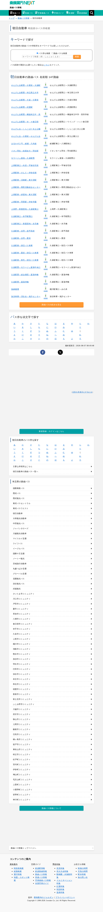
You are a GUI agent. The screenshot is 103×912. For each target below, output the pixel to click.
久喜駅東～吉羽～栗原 (21, 238)
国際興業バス (19, 488)
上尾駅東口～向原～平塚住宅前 (24, 165)
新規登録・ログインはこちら (51, 431)
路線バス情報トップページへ (23, 848)
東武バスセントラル (22, 503)
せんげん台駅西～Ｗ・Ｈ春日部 (24, 122)
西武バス (17, 493)
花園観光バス (19, 579)
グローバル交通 (20, 574)
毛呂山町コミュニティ (22, 779)
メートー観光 (19, 558)
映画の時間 (83, 868)
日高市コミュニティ (22, 734)
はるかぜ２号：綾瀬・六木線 (24, 143)
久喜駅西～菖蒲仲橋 (20, 282)
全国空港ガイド (42, 883)
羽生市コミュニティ (22, 664)
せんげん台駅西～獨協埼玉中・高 (25, 114)
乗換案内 (14, 864)
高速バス (29, 13)
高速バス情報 (41, 877)
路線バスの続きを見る (51, 305)
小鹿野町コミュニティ (22, 789)
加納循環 (15, 289)
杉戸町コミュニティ (22, 759)
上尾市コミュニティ (22, 639)
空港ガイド (59, 13)
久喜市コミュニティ (22, 634)
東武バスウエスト (21, 508)
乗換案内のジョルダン (43, 897)
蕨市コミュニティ (21, 609)
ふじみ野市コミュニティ (23, 704)
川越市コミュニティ (22, 709)
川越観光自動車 (20, 533)
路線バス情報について (51, 808)
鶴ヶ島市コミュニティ (22, 739)
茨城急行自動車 (20, 564)
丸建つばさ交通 (20, 569)
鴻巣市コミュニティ (22, 649)
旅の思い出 (83, 877)
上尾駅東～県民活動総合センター (25, 187)
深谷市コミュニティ (22, 674)
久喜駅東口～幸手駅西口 (22, 216)
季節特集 (56, 864)
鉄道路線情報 (41, 871)
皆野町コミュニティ (22, 794)
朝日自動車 (18, 513)
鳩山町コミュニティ (22, 774)
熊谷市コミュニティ (22, 654)
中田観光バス (19, 523)
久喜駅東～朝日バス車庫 (22, 245)
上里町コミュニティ (22, 784)
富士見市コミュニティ (22, 699)
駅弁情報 (82, 874)
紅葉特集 (60, 886)
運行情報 (18, 874)
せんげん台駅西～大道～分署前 (24, 100)
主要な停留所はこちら (22, 466)
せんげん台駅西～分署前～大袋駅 (25, 85)
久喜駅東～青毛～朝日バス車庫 (24, 260)
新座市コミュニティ (22, 694)
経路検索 (18, 871)
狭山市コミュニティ (22, 719)
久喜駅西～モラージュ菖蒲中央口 (25, 267)
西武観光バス (19, 498)
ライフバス (18, 543)
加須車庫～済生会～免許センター (25, 296)
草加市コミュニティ (22, 614)
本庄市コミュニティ (22, 679)
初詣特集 (60, 889)
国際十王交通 (19, 553)
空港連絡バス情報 (43, 880)
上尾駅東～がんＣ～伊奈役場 (24, 173)
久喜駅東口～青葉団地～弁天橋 (24, 224)
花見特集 (60, 868)
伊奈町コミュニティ (22, 769)
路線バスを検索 (60, 53)
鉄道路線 (83, 13)
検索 (77, 56)
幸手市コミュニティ (22, 629)
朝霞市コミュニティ (22, 689)
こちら (46, 65)
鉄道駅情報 (40, 868)
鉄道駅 (71, 13)
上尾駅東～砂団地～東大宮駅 (24, 194)
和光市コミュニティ (22, 684)
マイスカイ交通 (20, 538)
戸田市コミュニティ (22, 604)
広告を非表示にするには (82, 392)
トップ (12, 18)
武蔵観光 (17, 589)
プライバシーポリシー (65, 897)
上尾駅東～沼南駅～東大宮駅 (24, 180)
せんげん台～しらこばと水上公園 (25, 129)
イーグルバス (19, 548)
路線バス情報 (15, 7)
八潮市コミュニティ (22, 619)
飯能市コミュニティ (22, 729)
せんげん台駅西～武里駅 (22, 107)
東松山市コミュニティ (22, 749)
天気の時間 (83, 871)
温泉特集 (60, 892)
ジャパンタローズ (21, 528)
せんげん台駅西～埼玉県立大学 (24, 93)
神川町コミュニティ (22, 800)
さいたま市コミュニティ (23, 594)
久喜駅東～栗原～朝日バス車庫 (24, 253)
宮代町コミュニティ (22, 764)
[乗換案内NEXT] (23, 3)
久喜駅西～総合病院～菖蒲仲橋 (24, 275)
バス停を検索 (44, 53)
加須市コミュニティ (22, 659)
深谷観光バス (19, 584)
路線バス (16, 13)
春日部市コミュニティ (22, 624)
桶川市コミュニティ (22, 644)
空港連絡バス (43, 13)
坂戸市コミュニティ (22, 744)
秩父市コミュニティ (22, 754)
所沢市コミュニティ (22, 714)
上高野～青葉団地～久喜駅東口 (24, 209)
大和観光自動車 (20, 518)
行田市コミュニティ (22, 669)
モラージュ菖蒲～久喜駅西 (23, 158)
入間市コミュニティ (22, 724)
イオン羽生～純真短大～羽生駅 (24, 151)
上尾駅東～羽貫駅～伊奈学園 (24, 202)
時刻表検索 (19, 868)
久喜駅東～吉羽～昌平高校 (23, 231)
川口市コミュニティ (22, 599)
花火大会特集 (62, 871)
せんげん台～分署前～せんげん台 (25, 136)
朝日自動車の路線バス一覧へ (25, 471)
